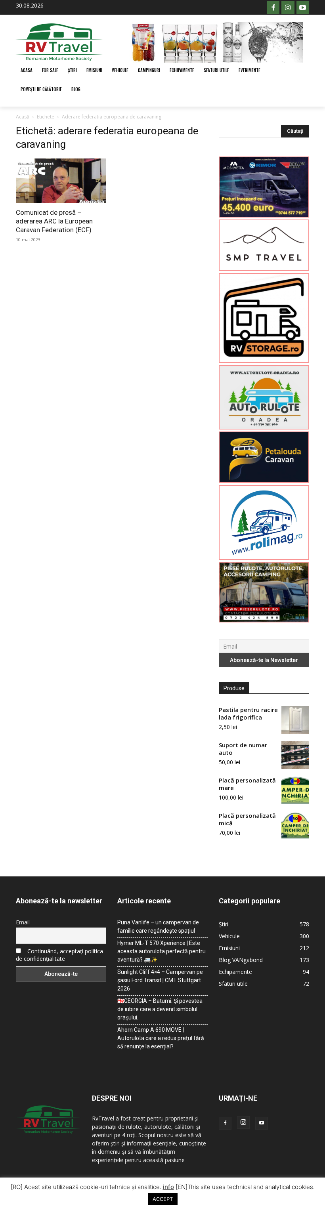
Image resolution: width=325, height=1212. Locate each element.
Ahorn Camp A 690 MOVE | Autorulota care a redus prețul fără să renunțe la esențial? (160, 1038)
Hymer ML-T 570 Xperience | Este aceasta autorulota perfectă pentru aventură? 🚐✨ (161, 951)
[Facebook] (273, 7)
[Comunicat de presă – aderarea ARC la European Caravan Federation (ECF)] (61, 180)
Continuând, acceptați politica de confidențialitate (59, 954)
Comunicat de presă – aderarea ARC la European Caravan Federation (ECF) (54, 221)
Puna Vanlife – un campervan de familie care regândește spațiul (158, 926)
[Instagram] (287, 7)
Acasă (22, 116)
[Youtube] (302, 7)
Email (23, 922)
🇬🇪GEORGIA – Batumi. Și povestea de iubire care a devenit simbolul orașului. (160, 1009)
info (168, 1187)
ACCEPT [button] (163, 1199)
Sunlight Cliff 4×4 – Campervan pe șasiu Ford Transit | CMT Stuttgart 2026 (160, 980)
